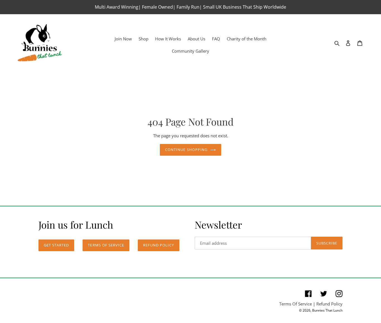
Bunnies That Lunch (327, 310)
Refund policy (158, 245)
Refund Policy (329, 304)
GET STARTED (56, 245)
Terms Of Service (295, 304)
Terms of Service (106, 245)
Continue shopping (186, 149)
